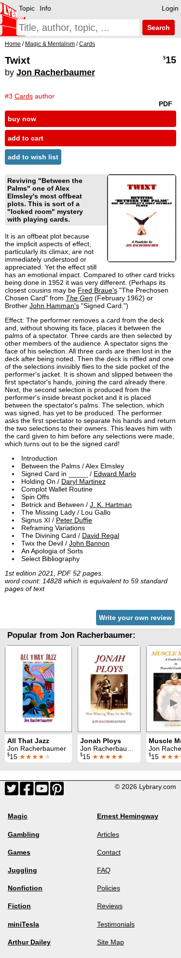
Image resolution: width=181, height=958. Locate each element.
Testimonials (116, 924)
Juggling (22, 870)
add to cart (25, 138)
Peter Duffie (74, 520)
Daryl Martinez (83, 481)
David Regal (100, 535)
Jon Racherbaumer (55, 72)
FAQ (104, 870)
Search (157, 27)
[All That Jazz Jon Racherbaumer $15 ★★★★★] (38, 688)
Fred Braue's (97, 290)
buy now (22, 119)
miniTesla (23, 924)
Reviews (110, 906)
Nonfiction (25, 888)
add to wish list (33, 157)
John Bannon (89, 543)
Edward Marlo (115, 474)
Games (19, 852)
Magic (18, 816)
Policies (108, 888)
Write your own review (135, 617)
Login (170, 8)
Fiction (19, 906)
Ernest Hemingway (127, 816)
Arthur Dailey (29, 942)
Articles (108, 834)
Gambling (24, 834)
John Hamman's (54, 306)
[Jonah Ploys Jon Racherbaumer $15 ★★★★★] (109, 688)
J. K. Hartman (111, 504)
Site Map (110, 942)
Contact (109, 852)
